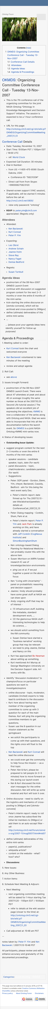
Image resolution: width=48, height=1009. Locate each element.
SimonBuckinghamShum (25, 540)
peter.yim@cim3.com (26, 210)
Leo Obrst (14, 245)
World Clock (19, 157)
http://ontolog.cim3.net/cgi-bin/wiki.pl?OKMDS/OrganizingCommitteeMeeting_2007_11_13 (26, 132)
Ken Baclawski (16, 228)
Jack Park (27, 524)
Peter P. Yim (15, 235)
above (14, 377)
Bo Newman (38, 655)
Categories (8, 977)
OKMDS (8, 79)
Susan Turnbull (16, 272)
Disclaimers (39, 993)
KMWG (36, 411)
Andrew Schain (16, 248)
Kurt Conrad (15, 232)
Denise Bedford (16, 262)
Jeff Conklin (24, 534)
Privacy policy (7, 993)
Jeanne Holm (15, 252)
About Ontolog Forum (24, 993)
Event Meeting (23, 976)
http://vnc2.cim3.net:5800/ (19, 200)
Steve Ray (14, 255)
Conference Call (12, 141)
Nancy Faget (15, 258)
